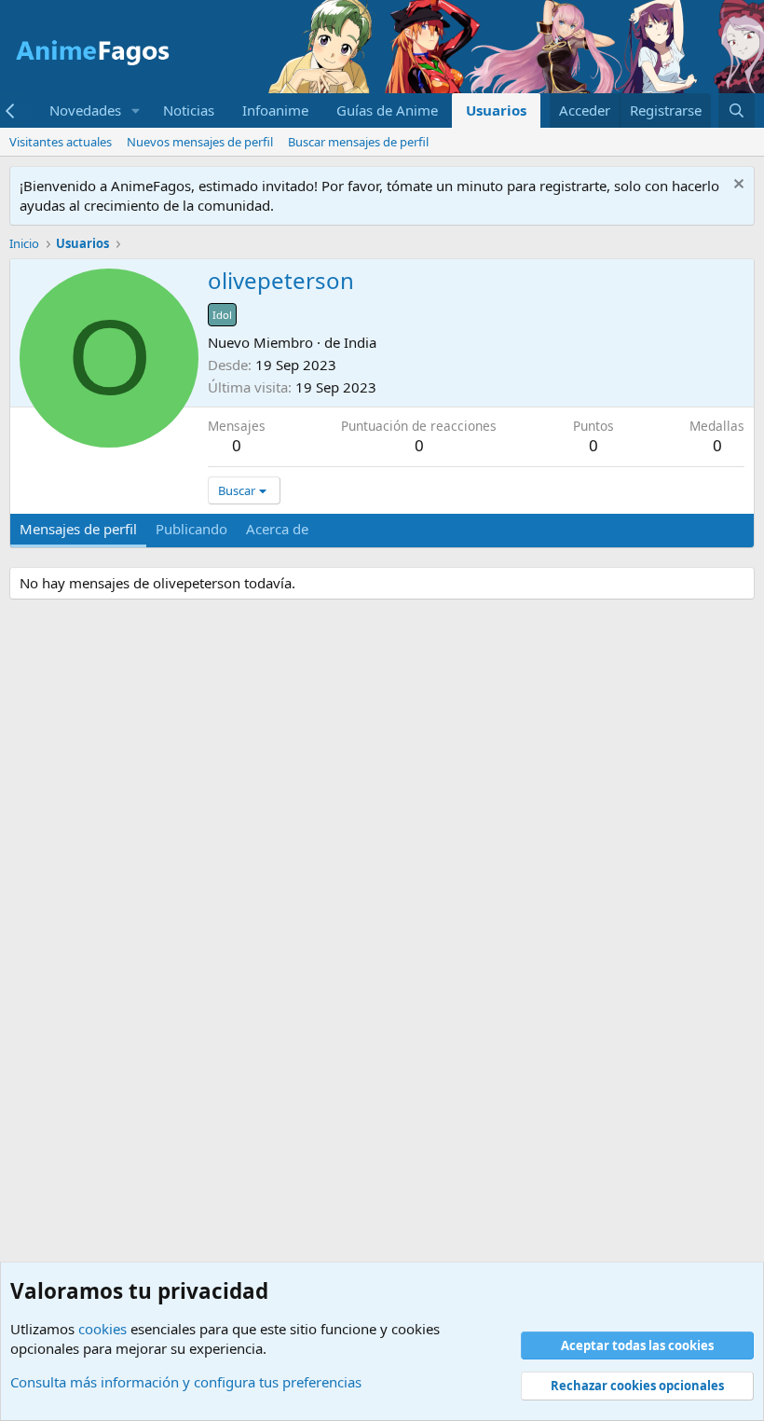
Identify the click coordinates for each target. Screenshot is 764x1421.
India (360, 342)
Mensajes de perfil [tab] (78, 528)
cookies (102, 1328)
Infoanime (275, 110)
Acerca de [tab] (277, 528)
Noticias (188, 110)
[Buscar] (736, 110)
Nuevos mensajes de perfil (200, 141)
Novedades (85, 110)
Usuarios (496, 110)
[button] (136, 110)
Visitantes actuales (60, 141)
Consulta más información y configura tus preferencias (186, 1382)
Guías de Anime (387, 110)
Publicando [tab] (191, 528)
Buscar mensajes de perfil (358, 141)
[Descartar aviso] (736, 186)
